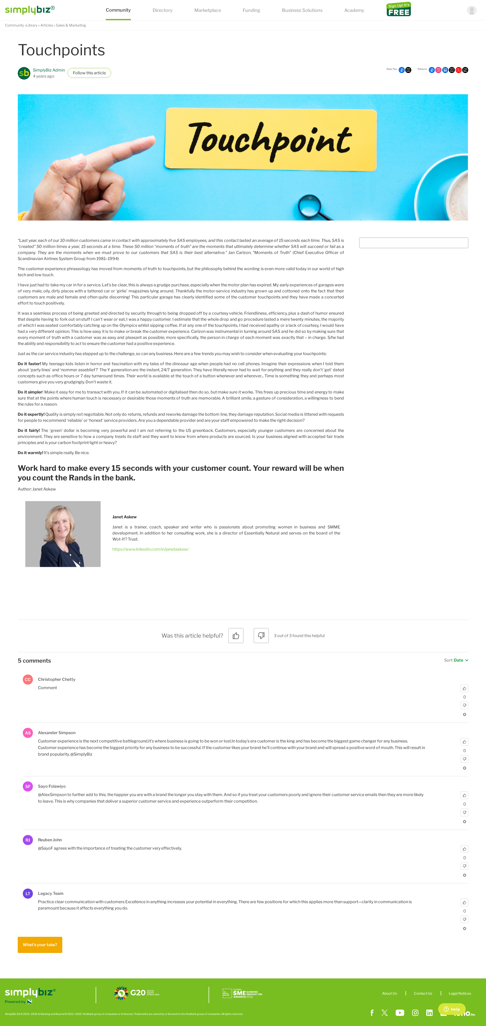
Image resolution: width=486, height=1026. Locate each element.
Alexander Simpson (56, 732)
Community (14, 25)
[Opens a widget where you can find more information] (452, 1009)
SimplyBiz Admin (49, 70)
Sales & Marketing (71, 25)
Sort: (453, 660)
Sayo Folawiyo (52, 786)
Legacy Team (51, 893)
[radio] (236, 637)
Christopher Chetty (56, 679)
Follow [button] (79, 73)
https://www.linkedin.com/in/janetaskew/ (150, 549)
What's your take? (40, 944)
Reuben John (50, 839)
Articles (46, 25)
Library (31, 25)
